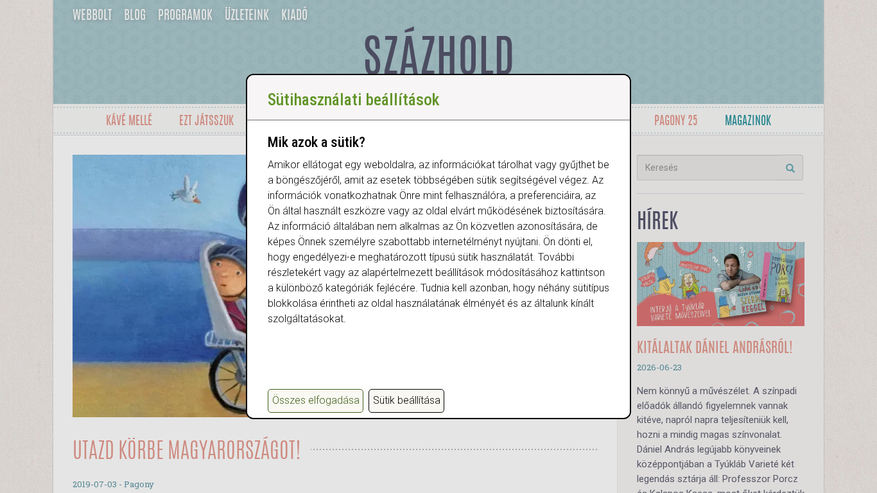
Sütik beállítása (406, 400)
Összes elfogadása (316, 400)
